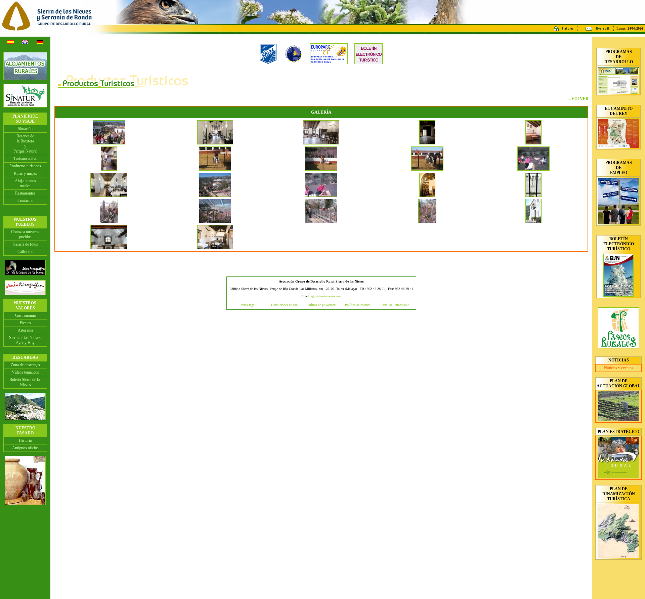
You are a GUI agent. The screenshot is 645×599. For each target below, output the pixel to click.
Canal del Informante (395, 305)
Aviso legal (247, 305)
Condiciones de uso (284, 305)
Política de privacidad (321, 305)
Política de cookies (358, 305)
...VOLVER (578, 98)
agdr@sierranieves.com (326, 296)
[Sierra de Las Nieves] (109, 143)
